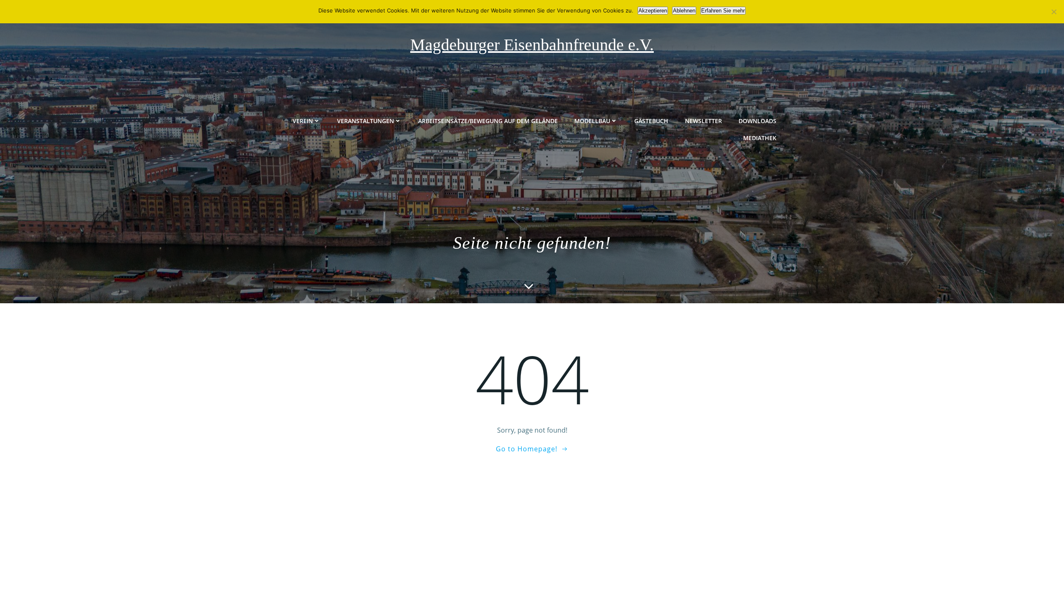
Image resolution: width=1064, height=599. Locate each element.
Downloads (757, 121)
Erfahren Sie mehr (723, 10)
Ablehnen (684, 10)
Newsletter (703, 121)
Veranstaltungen (365, 121)
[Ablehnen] (1053, 11)
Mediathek (759, 138)
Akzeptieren (652, 10)
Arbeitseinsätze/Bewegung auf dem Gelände (488, 121)
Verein (303, 121)
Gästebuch (651, 121)
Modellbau (592, 121)
